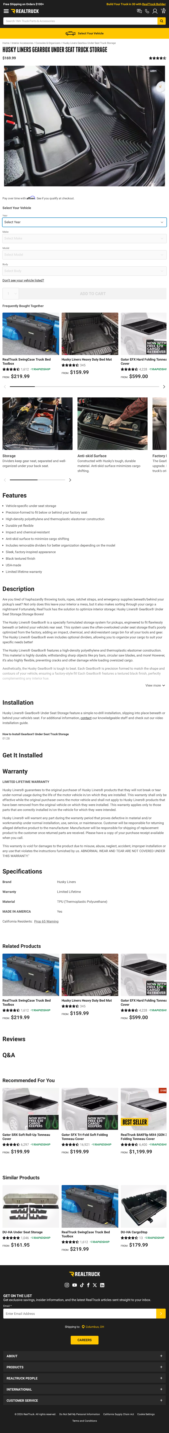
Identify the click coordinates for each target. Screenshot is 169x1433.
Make (5, 231)
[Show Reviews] (158, 58)
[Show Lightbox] (84, 126)
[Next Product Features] (70, 480)
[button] (84, 1356)
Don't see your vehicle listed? (23, 280)
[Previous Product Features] (4, 480)
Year (4, 215)
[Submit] (161, 1314)
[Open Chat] (139, 11)
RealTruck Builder (154, 4)
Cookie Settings (146, 1414)
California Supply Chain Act (118, 1414)
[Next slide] (164, 386)
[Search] (161, 21)
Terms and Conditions (84, 1420)
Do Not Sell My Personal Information (79, 1414)
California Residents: (30, 921)
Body (5, 264)
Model (5, 248)
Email (7, 1306)
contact (86, 718)
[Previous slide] (4, 386)
